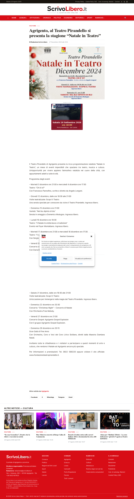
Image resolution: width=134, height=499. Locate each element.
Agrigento (45, 391)
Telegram (61, 397)
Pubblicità (111, 469)
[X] (124, 2)
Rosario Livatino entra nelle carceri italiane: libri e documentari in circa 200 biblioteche (82, 437)
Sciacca (67, 462)
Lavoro (44, 475)
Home (14, 18)
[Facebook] (121, 2)
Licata (66, 465)
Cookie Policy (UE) (91, 1)
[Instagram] (127, 2)
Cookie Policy (56, 263)
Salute (44, 472)
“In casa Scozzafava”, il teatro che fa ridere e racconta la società (17, 436)
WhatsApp (50, 397)
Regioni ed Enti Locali (49, 465)
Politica (57, 18)
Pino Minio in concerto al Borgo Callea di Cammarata (50, 436)
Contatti (80, 263)
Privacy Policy (79, 1)
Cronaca (47, 18)
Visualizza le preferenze (83, 259)
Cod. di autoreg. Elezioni (105, 1)
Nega (65, 259)
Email (70, 397)
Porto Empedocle (70, 472)
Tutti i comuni (68, 478)
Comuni (22, 18)
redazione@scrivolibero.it (23, 471)
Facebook (34, 397)
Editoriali (79, 18)
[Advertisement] (67, 146)
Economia (68, 18)
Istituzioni (34, 18)
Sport (89, 18)
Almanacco (90, 465)
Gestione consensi (122, 496)
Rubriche (99, 18)
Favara (66, 475)
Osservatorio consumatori (95, 472)
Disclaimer (111, 465)
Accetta (49, 259)
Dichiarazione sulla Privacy (69, 263)
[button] (91, 236)
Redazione (112, 462)
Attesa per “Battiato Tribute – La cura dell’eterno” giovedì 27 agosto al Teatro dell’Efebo (114, 437)
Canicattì (67, 469)
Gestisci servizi (47, 253)
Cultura (32, 26)
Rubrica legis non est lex (94, 469)
